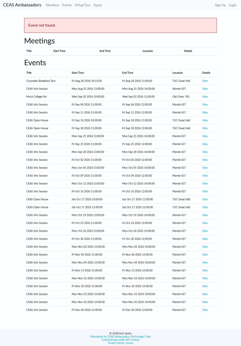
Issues (129, 343)
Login (232, 5)
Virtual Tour (83, 5)
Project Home (116, 343)
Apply (98, 5)
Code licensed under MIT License (120, 340)
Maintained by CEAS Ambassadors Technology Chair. (120, 336)
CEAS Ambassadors (22, 5)
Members (52, 5)
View (205, 81)
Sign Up (220, 5)
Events (67, 5)
